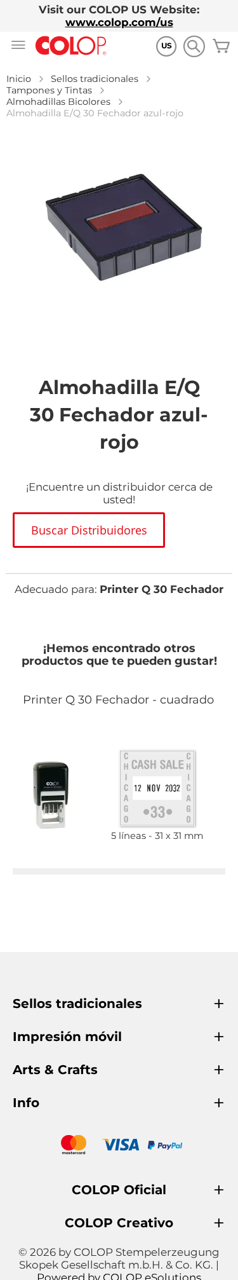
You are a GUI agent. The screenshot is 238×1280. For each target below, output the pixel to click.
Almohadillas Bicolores (58, 101)
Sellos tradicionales (94, 79)
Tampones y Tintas (49, 90)
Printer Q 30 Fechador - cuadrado (118, 700)
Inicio (18, 79)
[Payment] (119, 1146)
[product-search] (194, 46)
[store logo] (71, 46)
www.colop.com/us (119, 22)
